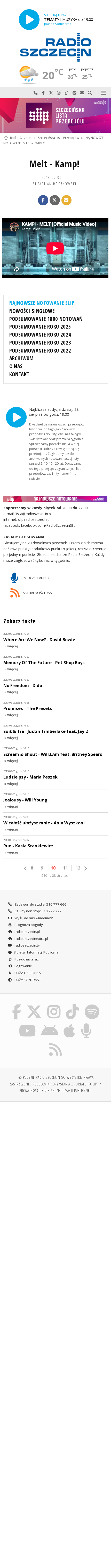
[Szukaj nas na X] (34, 1005)
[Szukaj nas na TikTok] (72, 1005)
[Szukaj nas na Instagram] (53, 1005)
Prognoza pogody (28, 924)
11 (65, 868)
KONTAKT (19, 374)
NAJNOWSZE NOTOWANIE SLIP (42, 302)
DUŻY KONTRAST (27, 979)
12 (78, 868)
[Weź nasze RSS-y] (55, 1043)
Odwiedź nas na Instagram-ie (59, 92)
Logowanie (23, 966)
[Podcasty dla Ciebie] (86, 1024)
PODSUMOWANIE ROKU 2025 (40, 326)
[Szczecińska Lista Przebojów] (55, 115)
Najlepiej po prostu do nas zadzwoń (35, 92)
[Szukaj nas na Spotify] (92, 1005)
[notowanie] (56, 499)
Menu (103, 92)
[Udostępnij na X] (55, 200)
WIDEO (40, 143)
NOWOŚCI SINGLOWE (32, 310)
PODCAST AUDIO (35, 577)
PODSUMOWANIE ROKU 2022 (40, 350)
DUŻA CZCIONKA (27, 973)
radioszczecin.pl (27, 931)
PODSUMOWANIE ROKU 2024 (40, 334)
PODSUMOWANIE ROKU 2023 (40, 342)
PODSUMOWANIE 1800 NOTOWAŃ (46, 318)
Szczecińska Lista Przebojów (58, 138)
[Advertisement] (55, 1164)
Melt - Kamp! (54, 163)
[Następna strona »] (85, 868)
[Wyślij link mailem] (66, 200)
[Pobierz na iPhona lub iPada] (69, 1024)
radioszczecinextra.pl (31, 938)
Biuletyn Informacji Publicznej (36, 952)
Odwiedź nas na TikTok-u (66, 92)
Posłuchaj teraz (26, 959)
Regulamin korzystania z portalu (60, 1083)
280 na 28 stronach (55, 875)
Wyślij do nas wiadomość (82, 92)
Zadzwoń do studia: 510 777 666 (40, 904)
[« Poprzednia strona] (25, 868)
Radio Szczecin (20, 138)
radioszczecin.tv (27, 945)
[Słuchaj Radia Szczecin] (29, 19)
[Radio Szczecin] (55, 47)
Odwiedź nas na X (51, 92)
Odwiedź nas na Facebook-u (43, 92)
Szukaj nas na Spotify (74, 92)
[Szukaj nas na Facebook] (16, 1005)
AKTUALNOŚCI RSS (37, 592)
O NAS (16, 366)
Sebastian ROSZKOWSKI (54, 183)
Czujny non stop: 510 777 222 (38, 911)
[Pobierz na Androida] (49, 1024)
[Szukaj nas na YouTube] (27, 1024)
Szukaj (90, 92)
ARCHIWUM (21, 358)
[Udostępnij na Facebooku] (43, 200)
